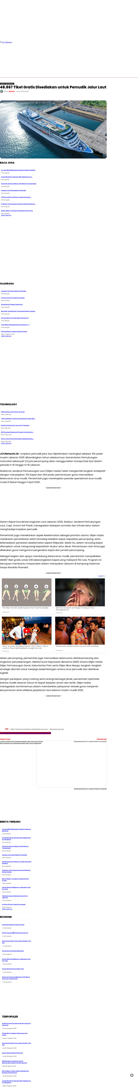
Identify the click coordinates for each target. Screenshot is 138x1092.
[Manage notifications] (131, 1075)
